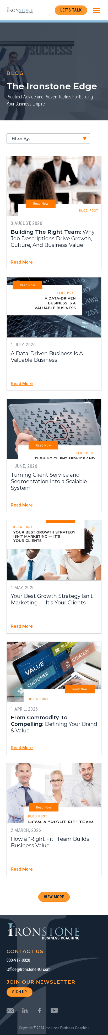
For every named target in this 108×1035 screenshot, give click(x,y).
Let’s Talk (71, 10)
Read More (22, 262)
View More (54, 896)
